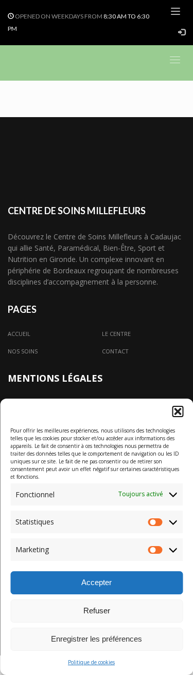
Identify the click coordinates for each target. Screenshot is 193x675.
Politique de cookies (91, 662)
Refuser (96, 610)
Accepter (96, 582)
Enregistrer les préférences (96, 638)
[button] (177, 411)
